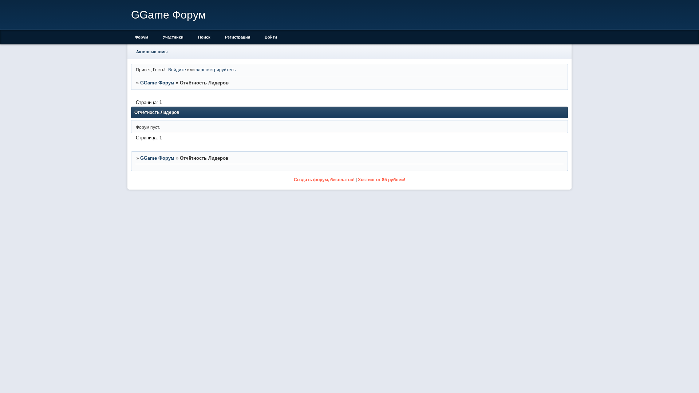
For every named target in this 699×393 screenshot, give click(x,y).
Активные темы (151, 51)
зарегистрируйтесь (216, 69)
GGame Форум (157, 83)
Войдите (177, 69)
